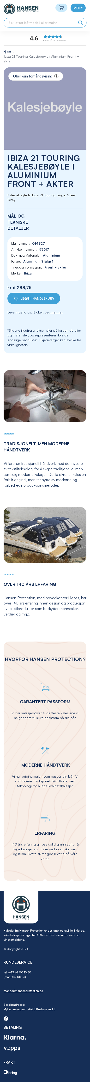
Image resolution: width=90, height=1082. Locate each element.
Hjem (7, 51)
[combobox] (45, 22)
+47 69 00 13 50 (19, 972)
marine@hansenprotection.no (23, 991)
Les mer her (54, 312)
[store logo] (12, 9)
